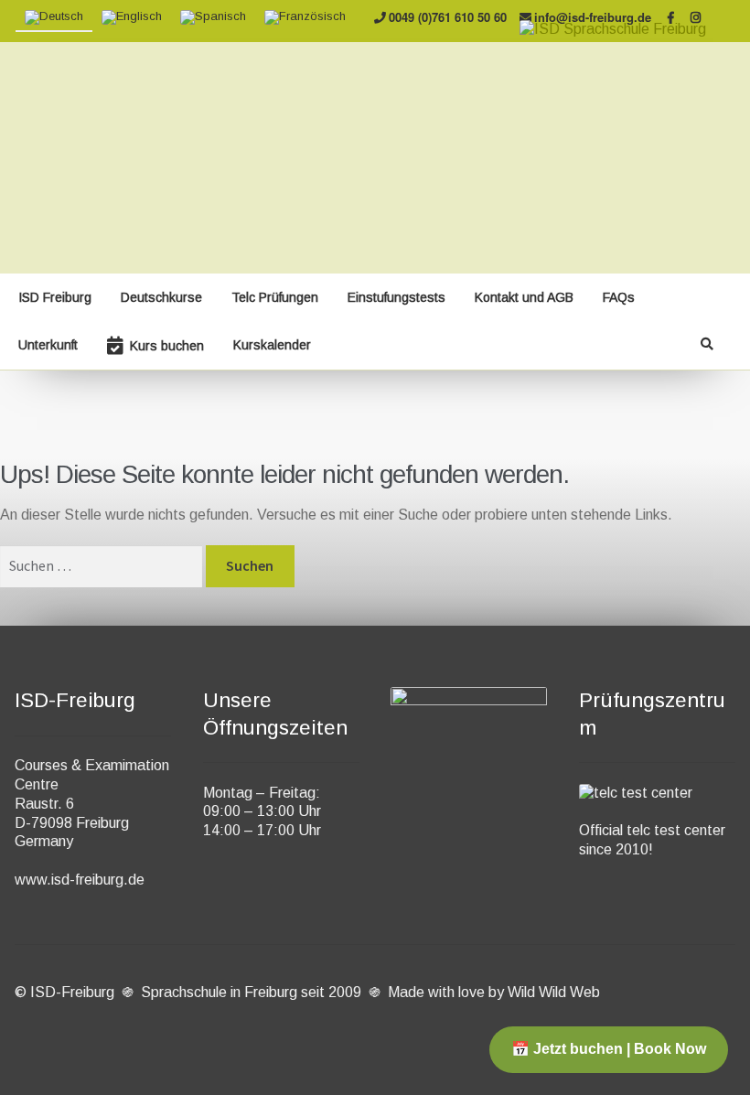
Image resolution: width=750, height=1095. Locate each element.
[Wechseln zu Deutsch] (54, 17)
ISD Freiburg (54, 297)
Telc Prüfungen (274, 297)
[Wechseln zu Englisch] (131, 17)
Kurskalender (272, 345)
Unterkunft (48, 345)
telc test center (676, 830)
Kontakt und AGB (524, 297)
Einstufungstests (396, 297)
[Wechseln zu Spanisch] (213, 17)
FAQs (619, 297)
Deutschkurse (161, 297)
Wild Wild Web (554, 992)
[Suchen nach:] (103, 566)
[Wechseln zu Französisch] (305, 17)
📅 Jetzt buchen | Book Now (608, 1049)
